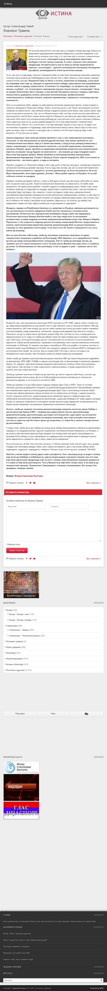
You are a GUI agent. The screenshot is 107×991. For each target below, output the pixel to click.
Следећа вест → (94, 36)
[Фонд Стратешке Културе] (21, 762)
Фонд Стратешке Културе (28, 475)
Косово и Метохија (14, 664)
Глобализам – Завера (19, 629)
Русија (9, 609)
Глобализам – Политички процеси (24, 635)
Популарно (20, 714)
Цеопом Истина (19, 988)
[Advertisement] (20, 693)
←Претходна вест (75, 36)
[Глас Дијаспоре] (21, 802)
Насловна (7, 36)
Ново (53, 714)
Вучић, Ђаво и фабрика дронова (17, 933)
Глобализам (11, 625)
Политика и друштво (23, 36)
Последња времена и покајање (16, 946)
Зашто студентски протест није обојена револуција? (25, 940)
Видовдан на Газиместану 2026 (16, 953)
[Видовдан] (21, 775)
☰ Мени (8, 3)
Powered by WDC (97, 988)
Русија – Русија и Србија (20, 619)
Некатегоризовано (14, 658)
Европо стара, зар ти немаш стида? (18, 959)
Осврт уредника (13, 647)
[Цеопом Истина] (54, 10)
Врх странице (93, 482)
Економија (11, 652)
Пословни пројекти (14, 641)
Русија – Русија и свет (19, 614)
